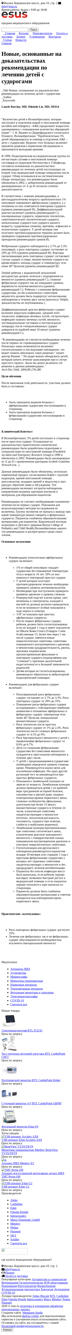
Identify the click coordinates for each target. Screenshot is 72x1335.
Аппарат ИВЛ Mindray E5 (17, 1163)
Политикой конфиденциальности (22, 1326)
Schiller (14, 1239)
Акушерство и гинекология (49, 1279)
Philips (14, 1227)
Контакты (55, 36)
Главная (10, 33)
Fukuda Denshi (19, 1212)
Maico (47, 1299)
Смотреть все (18, 1004)
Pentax (66, 1299)
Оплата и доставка (16, 1276)
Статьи (7, 40)
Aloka (14, 1200)
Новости (21, 40)
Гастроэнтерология (31, 1282)
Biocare (44, 1296)
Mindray (15, 1223)
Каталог (24, 33)
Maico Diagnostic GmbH (25, 1219)
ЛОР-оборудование (56, 1282)
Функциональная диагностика (20, 1289)
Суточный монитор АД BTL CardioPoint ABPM (31, 1103)
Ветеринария (9, 1282)
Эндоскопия (61, 1289)
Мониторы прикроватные (26, 980)
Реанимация (9, 1286)
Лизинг (21, 36)
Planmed (15, 1231)
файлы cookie (30, 1316)
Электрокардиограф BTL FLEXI (21, 1030)
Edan (13, 1207)
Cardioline (16, 1204)
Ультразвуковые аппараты (26, 988)
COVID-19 (17, 1000)
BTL (53, 1296)
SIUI (13, 1235)
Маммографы (18, 976)
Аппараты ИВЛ (20, 969)
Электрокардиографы (24, 996)
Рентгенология (27, 1286)
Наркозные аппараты (23, 984)
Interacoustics (18, 1215)
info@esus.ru (9, 6)
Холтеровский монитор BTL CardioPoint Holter (30, 1080)
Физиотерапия (46, 1286)
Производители (42, 33)
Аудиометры (18, 972)
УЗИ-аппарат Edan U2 (15, 1186)
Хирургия (47, 1289)
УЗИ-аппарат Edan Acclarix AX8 (21, 1139)
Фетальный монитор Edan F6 (19, 1126)
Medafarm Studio (33, 1312)
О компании (37, 36)
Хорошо (7, 1329)
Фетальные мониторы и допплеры (32, 992)
